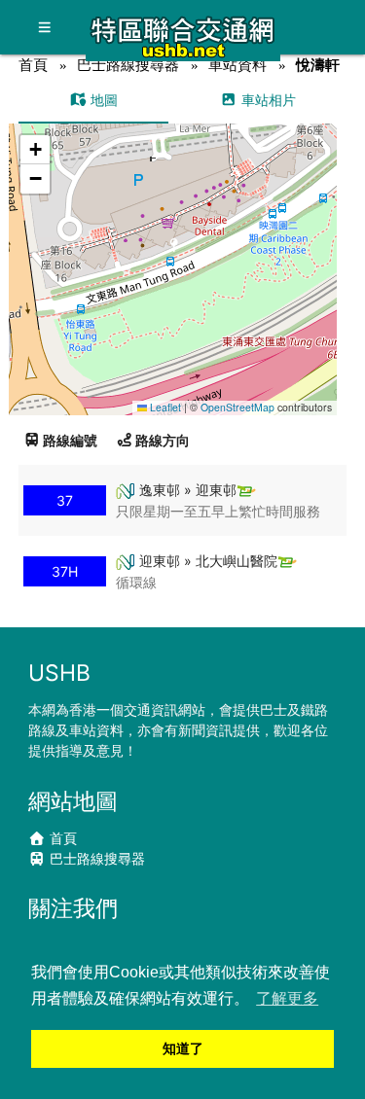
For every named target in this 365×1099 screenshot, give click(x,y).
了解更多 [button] (287, 998)
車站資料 (237, 64)
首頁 (33, 64)
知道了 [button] (183, 1048)
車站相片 (266, 99)
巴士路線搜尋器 (128, 64)
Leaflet (164, 407)
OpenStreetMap (237, 407)
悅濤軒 (318, 64)
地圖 (102, 99)
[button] (174, 250)
